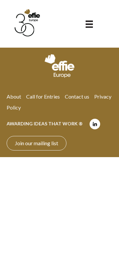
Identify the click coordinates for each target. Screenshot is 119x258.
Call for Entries (43, 96)
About (14, 96)
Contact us (77, 96)
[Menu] (89, 24)
